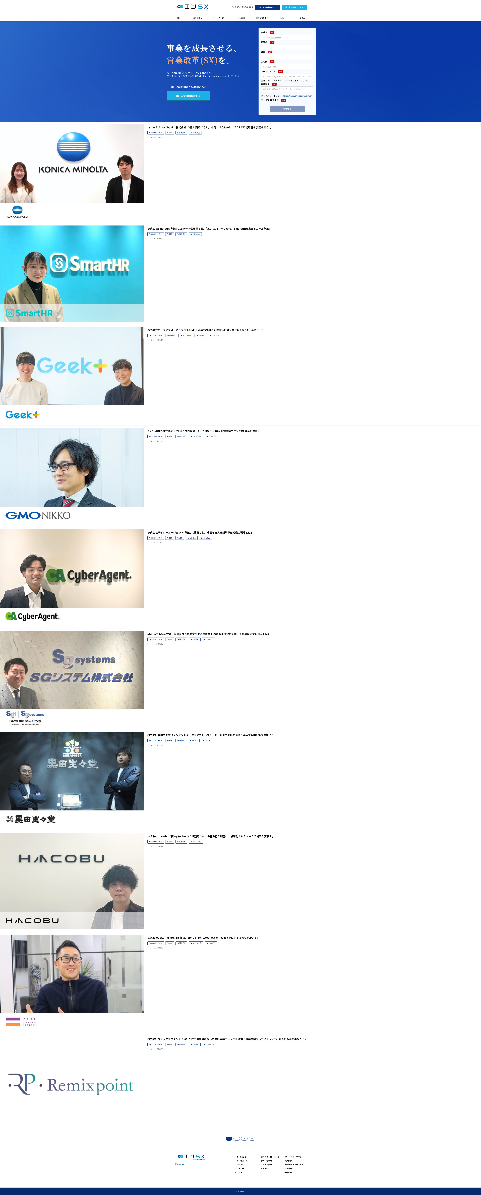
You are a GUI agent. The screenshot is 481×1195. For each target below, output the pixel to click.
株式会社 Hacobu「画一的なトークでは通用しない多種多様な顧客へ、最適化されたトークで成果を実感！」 (210, 836)
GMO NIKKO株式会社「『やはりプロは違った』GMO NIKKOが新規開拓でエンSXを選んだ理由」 (203, 431)
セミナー (282, 18)
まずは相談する (269, 7)
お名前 (264, 61)
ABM (180, 538)
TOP (179, 18)
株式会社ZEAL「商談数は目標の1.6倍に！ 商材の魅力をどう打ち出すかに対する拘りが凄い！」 (203, 937)
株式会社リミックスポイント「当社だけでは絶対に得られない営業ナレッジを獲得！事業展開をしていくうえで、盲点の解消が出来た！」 (227, 1039)
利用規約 (289, 1160)
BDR (170, 133)
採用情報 (289, 1172)
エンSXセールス (156, 133)
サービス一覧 (218, 18)
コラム (302, 18)
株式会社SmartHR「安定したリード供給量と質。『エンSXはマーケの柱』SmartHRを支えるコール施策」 (209, 228)
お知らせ (264, 1168)
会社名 (264, 32)
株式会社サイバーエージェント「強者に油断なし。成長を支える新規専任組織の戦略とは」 (200, 532)
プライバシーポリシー (294, 1157)
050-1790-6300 (244, 7)
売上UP (181, 740)
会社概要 (289, 1168)
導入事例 (241, 18)
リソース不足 (186, 335)
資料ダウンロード (296, 7)
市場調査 (201, 335)
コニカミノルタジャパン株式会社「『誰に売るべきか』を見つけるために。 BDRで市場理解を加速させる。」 (210, 127)
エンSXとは (197, 18)
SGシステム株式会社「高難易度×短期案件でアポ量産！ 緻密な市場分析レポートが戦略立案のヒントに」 (208, 634)
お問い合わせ (266, 1160)
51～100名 (215, 335)
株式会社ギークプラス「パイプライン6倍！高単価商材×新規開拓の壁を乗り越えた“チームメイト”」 (206, 330)
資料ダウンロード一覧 (270, 1157)
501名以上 (196, 133)
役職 (263, 51)
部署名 (264, 42)
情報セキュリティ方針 (294, 1164)
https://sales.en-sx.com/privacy (297, 95)
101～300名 (197, 842)
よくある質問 (266, 1164)
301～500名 (213, 436)
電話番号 (265, 84)
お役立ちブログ (262, 18)
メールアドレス (268, 71)
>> (252, 1138)
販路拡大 (182, 133)
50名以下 (212, 943)
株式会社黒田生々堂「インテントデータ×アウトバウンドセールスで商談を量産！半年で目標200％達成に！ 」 (212, 735)
